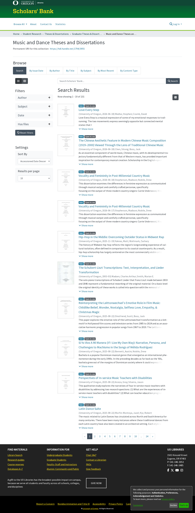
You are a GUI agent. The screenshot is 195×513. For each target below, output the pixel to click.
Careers (130, 503)
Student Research (32, 33)
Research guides (16, 459)
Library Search (15, 455)
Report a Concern (45, 503)
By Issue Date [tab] (36, 70)
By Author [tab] (55, 70)
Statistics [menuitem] (60, 24)
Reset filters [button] (26, 132)
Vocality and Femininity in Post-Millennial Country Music (114, 176)
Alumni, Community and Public (63, 468)
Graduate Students (56, 459)
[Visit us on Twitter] (172, 470)
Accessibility (99, 503)
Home (16, 33)
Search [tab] (19, 70)
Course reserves (16, 464)
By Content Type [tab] (129, 70)
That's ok (184, 505)
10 (135, 436)
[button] (86, 129)
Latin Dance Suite (90, 409)
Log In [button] (176, 24)
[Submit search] (171, 24)
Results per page (28, 171)
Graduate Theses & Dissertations (87, 33)
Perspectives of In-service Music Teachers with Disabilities (115, 378)
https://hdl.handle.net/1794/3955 (67, 48)
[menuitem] (20, 24)
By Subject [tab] (86, 70)
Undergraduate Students (59, 455)
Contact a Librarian (96, 459)
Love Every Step (89, 110)
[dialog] (161, 498)
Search (174, 81)
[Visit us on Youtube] (177, 470)
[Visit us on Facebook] (168, 470)
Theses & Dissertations (57, 33)
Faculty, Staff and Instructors (62, 464)
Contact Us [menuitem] (46, 24)
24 (147, 436)
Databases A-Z (15, 468)
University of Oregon (90, 508)
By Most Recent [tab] (106, 70)
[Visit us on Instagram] (181, 470)
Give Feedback (93, 468)
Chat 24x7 (91, 455)
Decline (173, 505)
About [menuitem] (33, 24)
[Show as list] (18, 81)
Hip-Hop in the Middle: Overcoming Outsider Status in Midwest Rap (121, 237)
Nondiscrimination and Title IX (74, 503)
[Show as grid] (24, 81)
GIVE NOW (96, 483)
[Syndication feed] (175, 97)
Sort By (22, 154)
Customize (138, 505)
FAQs (88, 464)
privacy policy (168, 499)
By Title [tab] (70, 70)
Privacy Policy (116, 503)
